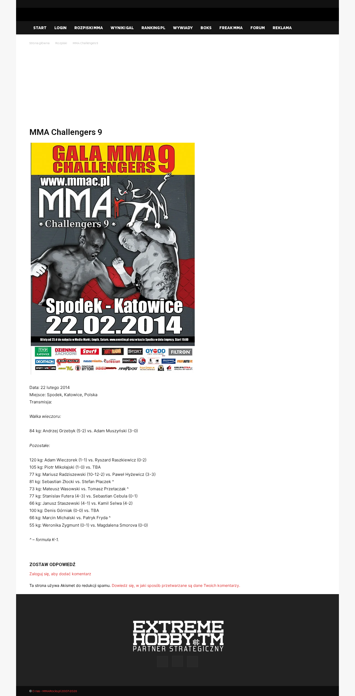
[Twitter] (321, 4)
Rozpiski (61, 43)
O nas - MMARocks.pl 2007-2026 (54, 691)
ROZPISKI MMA (88, 27)
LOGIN (60, 27)
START (40, 27)
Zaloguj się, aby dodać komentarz (60, 573)
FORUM (257, 27)
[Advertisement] (177, 88)
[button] (319, 28)
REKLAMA (282, 27)
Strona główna (39, 43)
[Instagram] (312, 4)
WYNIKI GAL (122, 27)
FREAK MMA (231, 27)
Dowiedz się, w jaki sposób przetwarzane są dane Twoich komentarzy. (176, 585)
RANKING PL (153, 27)
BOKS (206, 27)
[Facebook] (304, 4)
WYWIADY (183, 27)
